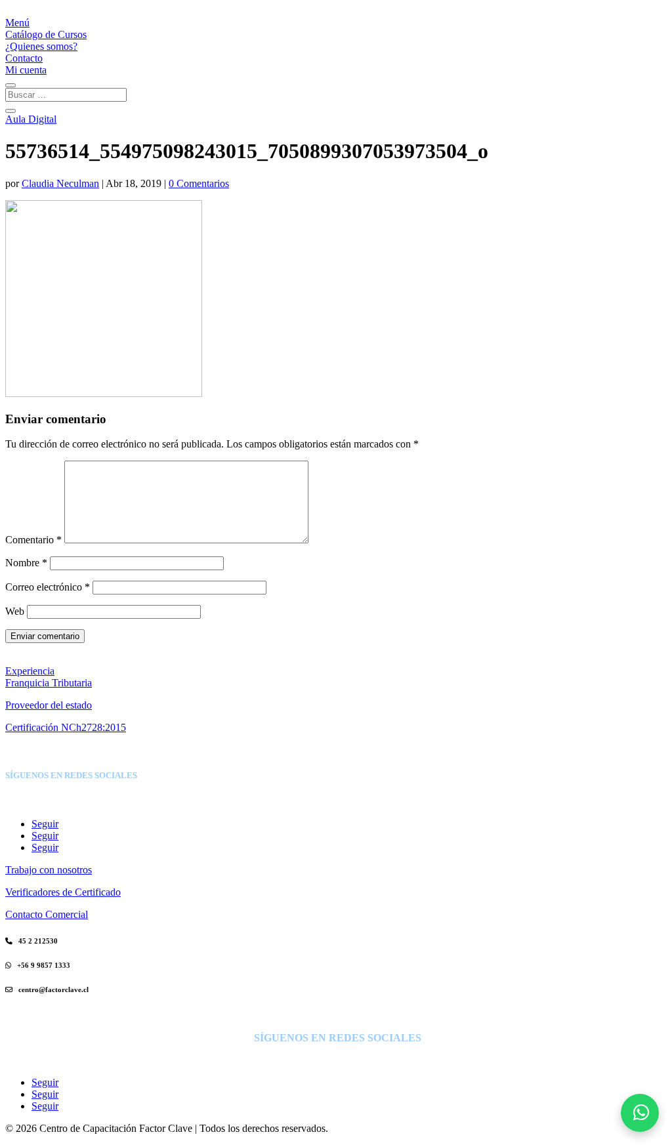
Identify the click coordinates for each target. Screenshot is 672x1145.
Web (14, 611)
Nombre (26, 562)
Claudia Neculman (60, 183)
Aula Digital (30, 119)
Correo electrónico (47, 587)
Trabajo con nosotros (48, 869)
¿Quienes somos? (41, 46)
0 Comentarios (199, 183)
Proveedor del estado (48, 705)
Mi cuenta (26, 69)
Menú (17, 22)
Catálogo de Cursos (46, 34)
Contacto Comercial (46, 914)
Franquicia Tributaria (48, 682)
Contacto (24, 58)
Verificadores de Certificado (63, 892)
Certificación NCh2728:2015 (65, 727)
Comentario (33, 539)
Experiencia (29, 671)
